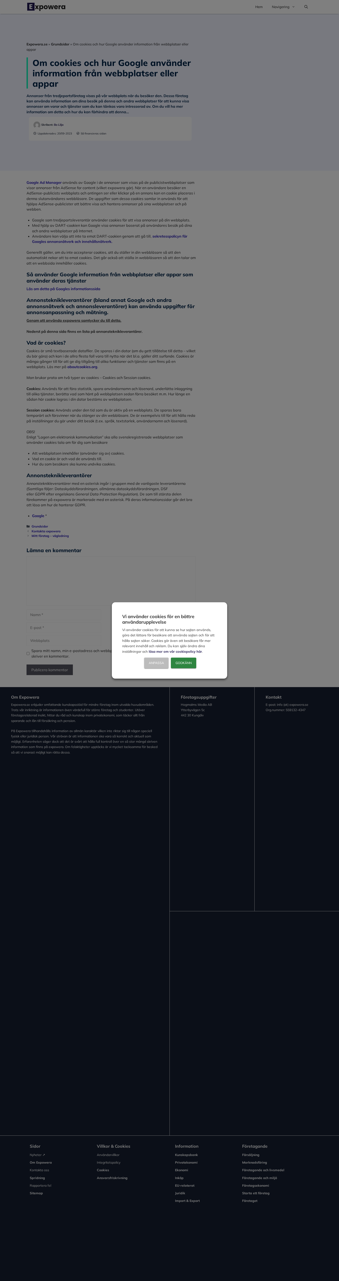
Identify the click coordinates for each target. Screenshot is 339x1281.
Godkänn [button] (183, 663)
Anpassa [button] (156, 663)
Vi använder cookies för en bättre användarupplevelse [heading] (158, 619)
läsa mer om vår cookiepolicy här (175, 651)
